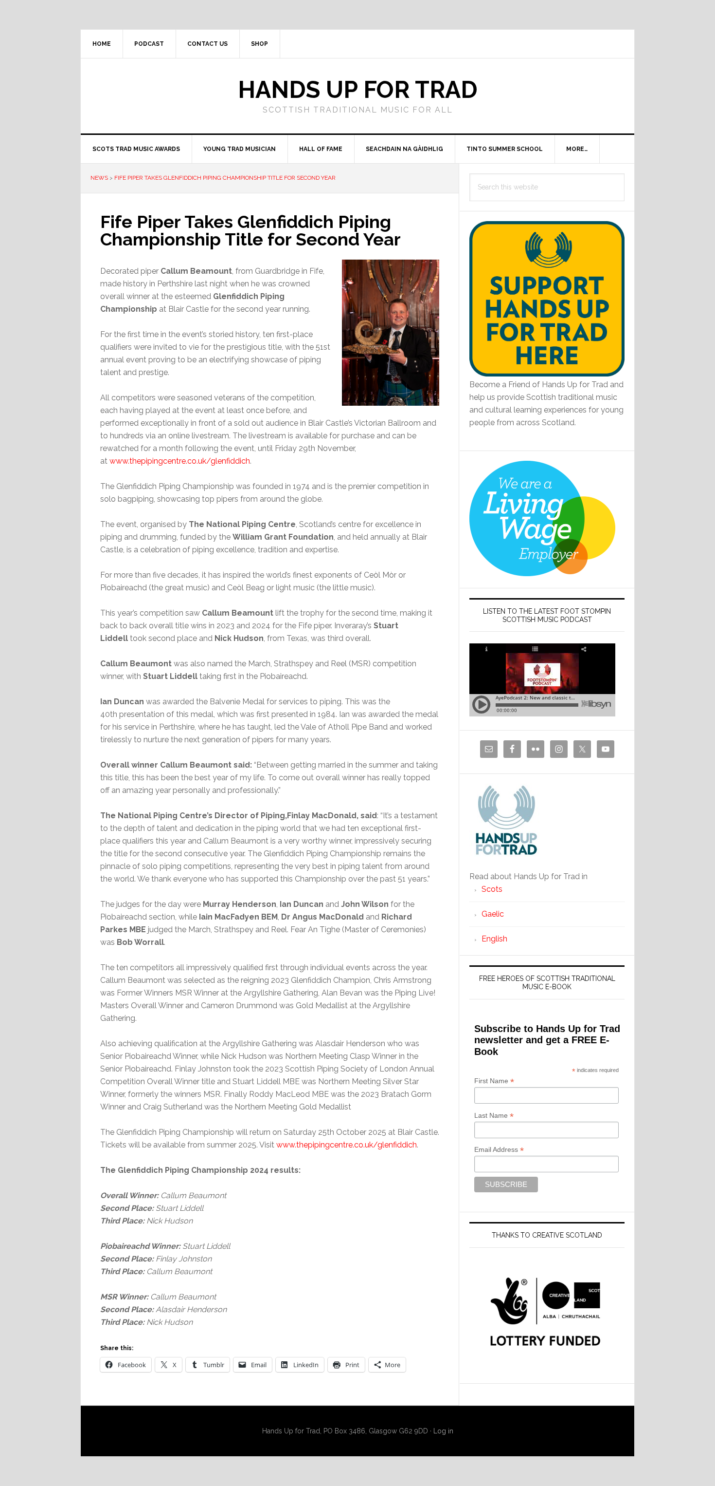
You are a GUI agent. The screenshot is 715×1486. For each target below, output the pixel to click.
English (494, 938)
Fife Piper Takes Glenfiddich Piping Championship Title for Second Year (225, 177)
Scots (492, 889)
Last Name (494, 1115)
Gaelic (493, 914)
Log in (443, 1431)
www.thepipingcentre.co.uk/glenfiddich (179, 461)
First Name (494, 1081)
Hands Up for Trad (358, 89)
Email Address (499, 1149)
